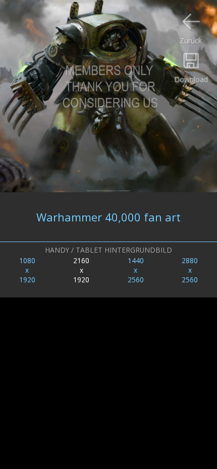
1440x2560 (136, 270)
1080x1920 (27, 270)
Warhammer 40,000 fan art (108, 216)
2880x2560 (190, 270)
